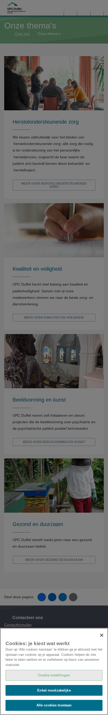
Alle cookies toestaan (54, 705)
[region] (54, 671)
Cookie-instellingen (54, 675)
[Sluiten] (101, 635)
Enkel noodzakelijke (54, 690)
